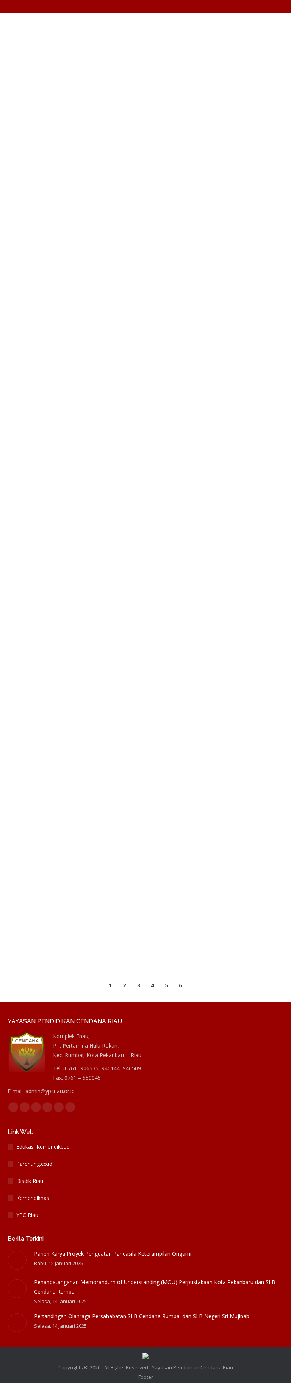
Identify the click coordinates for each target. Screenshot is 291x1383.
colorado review (35, 48)
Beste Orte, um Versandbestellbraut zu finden (70, 886)
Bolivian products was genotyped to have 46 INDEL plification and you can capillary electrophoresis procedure (137, 594)
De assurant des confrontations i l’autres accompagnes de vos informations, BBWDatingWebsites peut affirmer (141, 395)
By (88, 48)
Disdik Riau (29, 1180)
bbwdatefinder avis (39, 413)
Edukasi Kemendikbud (43, 1146)
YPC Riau (27, 1215)
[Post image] (17, 1260)
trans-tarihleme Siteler (43, 707)
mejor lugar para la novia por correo (58, 791)
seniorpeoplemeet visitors (47, 319)
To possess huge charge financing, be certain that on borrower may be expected (132, 500)
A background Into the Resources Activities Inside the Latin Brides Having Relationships (137, 207)
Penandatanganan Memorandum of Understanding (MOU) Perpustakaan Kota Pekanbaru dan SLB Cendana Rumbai (154, 1286)
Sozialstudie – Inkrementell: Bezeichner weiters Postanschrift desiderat (134, 873)
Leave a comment (192, 48)
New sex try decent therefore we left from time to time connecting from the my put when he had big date (144, 30)
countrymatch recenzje (43, 225)
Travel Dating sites (38, 612)
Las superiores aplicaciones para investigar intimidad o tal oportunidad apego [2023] (143, 301)
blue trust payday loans (44, 518)
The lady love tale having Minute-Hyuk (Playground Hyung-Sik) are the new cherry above (139, 113)
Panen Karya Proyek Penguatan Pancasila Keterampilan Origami (112, 1253)
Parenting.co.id (34, 1163)
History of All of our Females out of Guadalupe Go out (104, 694)
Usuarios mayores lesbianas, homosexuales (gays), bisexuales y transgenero (141, 778)
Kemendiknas (32, 1197)
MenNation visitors (38, 131)
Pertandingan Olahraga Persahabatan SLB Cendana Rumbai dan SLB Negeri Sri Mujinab (141, 1316)
